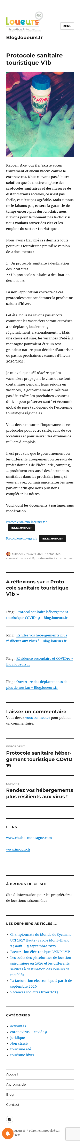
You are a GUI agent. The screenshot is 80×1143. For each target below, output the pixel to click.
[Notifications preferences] (8, 1133)
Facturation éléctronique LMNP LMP (40, 952)
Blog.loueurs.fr (24, 37)
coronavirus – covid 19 (28, 1032)
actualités (53, 554)
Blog (10, 1094)
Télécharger (21, 527)
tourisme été (44, 558)
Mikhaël (17, 554)
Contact (12, 1105)
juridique (17, 1038)
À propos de (16, 1084)
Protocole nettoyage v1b (21, 538)
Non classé (19, 1043)
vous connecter (37, 717)
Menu (67, 26)
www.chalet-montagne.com (29, 838)
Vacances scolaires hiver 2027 (34, 992)
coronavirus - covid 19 (20, 558)
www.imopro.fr (18, 849)
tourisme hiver (63, 558)
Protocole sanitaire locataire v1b (26, 522)
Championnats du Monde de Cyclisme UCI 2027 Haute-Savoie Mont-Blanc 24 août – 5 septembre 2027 (40, 940)
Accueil (12, 1074)
